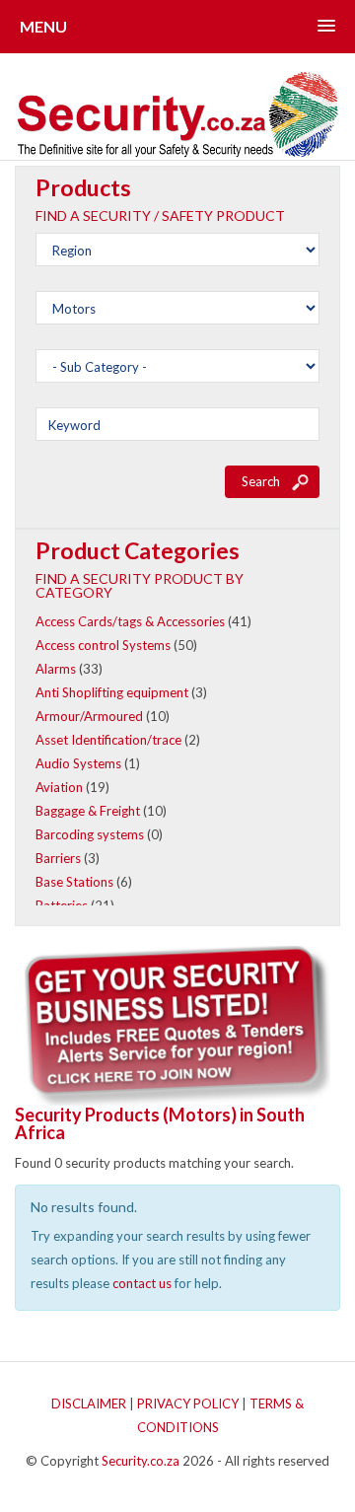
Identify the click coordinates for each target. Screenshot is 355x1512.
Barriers (58, 858)
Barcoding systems (90, 834)
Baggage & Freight (88, 811)
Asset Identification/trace (108, 740)
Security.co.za (140, 1461)
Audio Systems (78, 763)
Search (261, 481)
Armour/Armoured (89, 716)
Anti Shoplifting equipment (112, 692)
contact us (142, 1283)
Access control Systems (103, 645)
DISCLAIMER (88, 1403)
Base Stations (74, 882)
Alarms (56, 669)
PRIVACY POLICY (188, 1403)
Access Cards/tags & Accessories (130, 621)
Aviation (59, 787)
